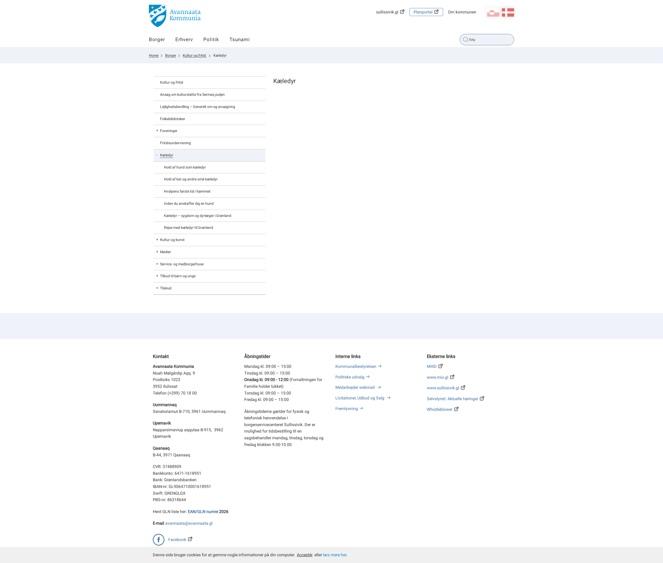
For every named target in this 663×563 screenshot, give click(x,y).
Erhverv (184, 39)
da (508, 12)
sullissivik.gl (387, 12)
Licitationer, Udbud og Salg (360, 398)
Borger (157, 39)
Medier (165, 252)
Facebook (177, 539)
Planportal (423, 12)
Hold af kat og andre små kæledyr (191, 179)
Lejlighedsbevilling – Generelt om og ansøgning (197, 107)
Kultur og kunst (172, 240)
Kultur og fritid (195, 55)
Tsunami (239, 39)
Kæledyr (220, 55)
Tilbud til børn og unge (178, 276)
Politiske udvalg (349, 377)
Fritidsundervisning (175, 143)
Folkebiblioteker (172, 119)
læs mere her (334, 554)
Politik (211, 39)
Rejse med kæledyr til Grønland (188, 227)
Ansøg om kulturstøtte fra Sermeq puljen (192, 94)
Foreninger (168, 131)
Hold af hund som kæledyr (185, 167)
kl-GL (493, 12)
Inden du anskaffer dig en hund (189, 203)
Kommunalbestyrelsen (355, 366)
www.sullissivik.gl (443, 387)
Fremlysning (346, 408)
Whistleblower (439, 409)
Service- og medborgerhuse (182, 264)
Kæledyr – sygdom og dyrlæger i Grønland (197, 216)
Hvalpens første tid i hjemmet (187, 191)
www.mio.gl (437, 377)
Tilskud (165, 288)
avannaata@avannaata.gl (189, 523)
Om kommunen (462, 12)
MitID (432, 366)
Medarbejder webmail (355, 387)
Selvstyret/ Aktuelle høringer (452, 398)
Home (153, 55)
